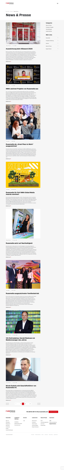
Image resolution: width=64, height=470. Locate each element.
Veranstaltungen (49, 29)
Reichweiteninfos (17, 425)
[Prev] (7, 404)
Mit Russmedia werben (18, 423)
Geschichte (8, 425)
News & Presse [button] (44, 417)
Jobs (24, 420)
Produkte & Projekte (49, 27)
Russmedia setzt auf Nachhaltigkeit (19, 243)
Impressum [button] (51, 417)
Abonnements (34, 420)
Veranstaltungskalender (44, 422)
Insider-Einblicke (49, 31)
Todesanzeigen (34, 423)
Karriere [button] (25, 417)
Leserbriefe (34, 422)
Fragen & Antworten (35, 426)
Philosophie (8, 422)
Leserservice (46, 434)
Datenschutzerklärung (53, 422)
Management (8, 423)
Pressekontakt (43, 425)
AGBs (50, 420)
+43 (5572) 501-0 (31, 411)
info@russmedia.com (42, 411)
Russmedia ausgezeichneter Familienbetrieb (22, 293)
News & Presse (48, 25)
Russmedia (48, 37)
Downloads (42, 423)
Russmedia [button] (8, 417)
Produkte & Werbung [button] (17, 418)
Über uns (7, 420)
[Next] (38, 404)
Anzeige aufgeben (35, 425)
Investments (8, 426)
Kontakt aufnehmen (53, 411)
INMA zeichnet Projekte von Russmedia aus (22, 89)
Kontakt (7, 428)
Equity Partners (48, 48)
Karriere (47, 43)
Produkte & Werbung (50, 40)
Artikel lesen (8, 61)
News (42, 420)
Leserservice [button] (34, 417)
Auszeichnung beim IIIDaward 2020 (19, 49)
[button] (52, 23)
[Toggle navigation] (57, 3)
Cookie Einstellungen (9, 430)
